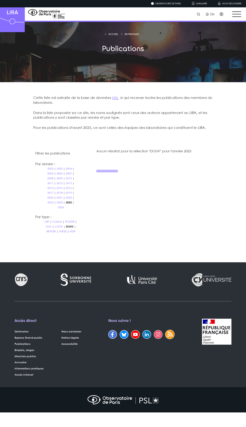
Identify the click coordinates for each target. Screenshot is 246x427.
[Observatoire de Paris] (123, 399)
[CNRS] (21, 279)
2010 (69, 178)
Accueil (113, 34)
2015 (60, 188)
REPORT (51, 231)
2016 (69, 188)
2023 (50, 202)
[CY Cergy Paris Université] (211, 279)
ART (47, 222)
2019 (69, 193)
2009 (60, 178)
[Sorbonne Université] (76, 279)
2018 (60, 193)
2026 (61, 207)
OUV (49, 226)
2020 (50, 198)
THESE (63, 231)
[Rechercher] (198, 14)
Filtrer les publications (52, 153)
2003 (60, 169)
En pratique (132, 34)
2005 (50, 173)
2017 (50, 193)
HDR (72, 231)
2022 (69, 198)
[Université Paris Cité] (141, 279)
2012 (60, 183)
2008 (50, 178)
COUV (59, 226)
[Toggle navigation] (236, 14)
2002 (50, 169)
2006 (60, 173)
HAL (115, 98)
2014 (50, 188)
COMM (57, 222)
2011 (50, 183)
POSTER (69, 222)
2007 (69, 173)
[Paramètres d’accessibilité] (221, 14)
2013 (69, 183)
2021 (60, 198)
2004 (69, 169)
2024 (60, 202)
